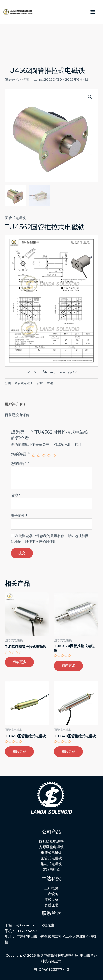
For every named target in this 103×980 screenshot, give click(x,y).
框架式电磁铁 (51, 853)
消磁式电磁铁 (51, 864)
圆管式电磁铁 (15, 218)
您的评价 (20, 463)
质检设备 (51, 899)
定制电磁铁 (51, 870)
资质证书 (51, 905)
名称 (15, 495)
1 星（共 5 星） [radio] (34, 455)
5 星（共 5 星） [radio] (54, 455)
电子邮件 (19, 516)
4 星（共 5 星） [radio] (49, 455)
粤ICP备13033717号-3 (51, 969)
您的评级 (20, 454)
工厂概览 (51, 888)
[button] (90, 96)
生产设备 (51, 894)
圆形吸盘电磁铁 (51, 841)
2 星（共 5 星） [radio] (39, 455)
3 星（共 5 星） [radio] (44, 455)
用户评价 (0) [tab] (15, 404)
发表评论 (12, 79)
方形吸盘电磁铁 (51, 847)
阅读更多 (19, 662)
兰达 (50, 383)
